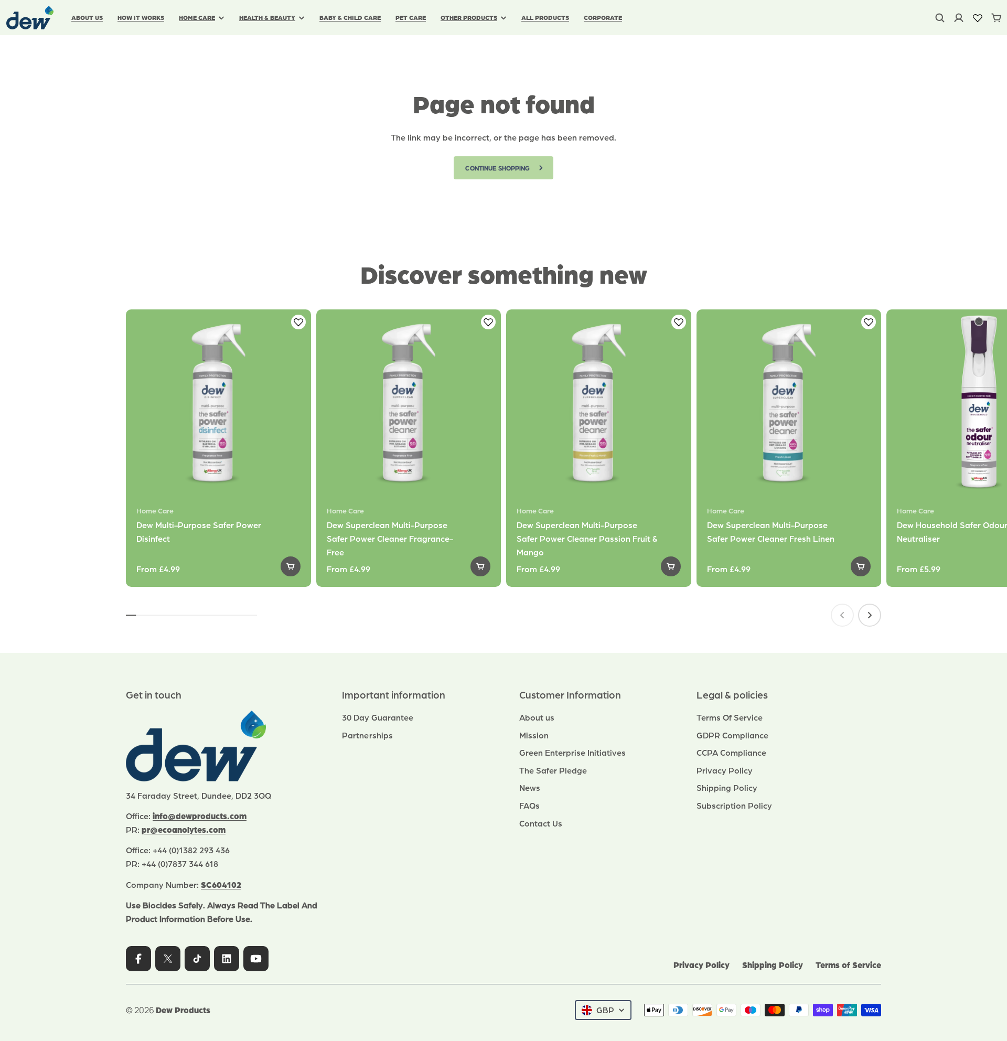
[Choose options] (291, 566)
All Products (545, 17)
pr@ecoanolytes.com (184, 829)
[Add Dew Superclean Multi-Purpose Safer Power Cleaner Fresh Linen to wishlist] (868, 322)
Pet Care (410, 17)
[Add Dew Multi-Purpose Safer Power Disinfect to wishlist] (298, 322)
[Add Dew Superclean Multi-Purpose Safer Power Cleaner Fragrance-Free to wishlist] (488, 322)
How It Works (140, 17)
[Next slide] (869, 615)
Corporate (603, 17)
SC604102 (221, 884)
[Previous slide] (842, 615)
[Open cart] (996, 17)
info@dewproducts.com (200, 816)
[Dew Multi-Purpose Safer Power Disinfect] (218, 402)
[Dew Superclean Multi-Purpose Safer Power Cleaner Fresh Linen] (789, 402)
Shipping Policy (772, 965)
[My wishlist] (977, 17)
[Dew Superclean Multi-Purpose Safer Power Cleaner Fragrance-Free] (408, 402)
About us (87, 17)
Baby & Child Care (350, 17)
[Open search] (939, 17)
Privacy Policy (701, 965)
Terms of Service (848, 965)
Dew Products (183, 1010)
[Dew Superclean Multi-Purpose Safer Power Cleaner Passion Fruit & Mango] (598, 402)
